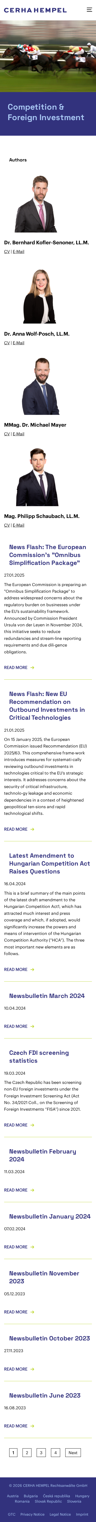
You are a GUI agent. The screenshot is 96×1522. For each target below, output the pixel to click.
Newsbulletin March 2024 (47, 996)
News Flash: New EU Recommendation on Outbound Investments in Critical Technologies (47, 706)
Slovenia (74, 1501)
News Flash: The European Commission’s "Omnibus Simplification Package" (47, 555)
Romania (22, 1501)
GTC (11, 1514)
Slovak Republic (48, 1501)
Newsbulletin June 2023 (45, 1395)
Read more (15, 667)
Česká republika (56, 1496)
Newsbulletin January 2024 (50, 1216)
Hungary (82, 1496)
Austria (13, 1496)
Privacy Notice (32, 1514)
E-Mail (18, 251)
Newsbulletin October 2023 (49, 1338)
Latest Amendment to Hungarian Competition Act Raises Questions (49, 863)
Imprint (82, 1514)
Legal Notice (60, 1514)
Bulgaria (31, 1496)
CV (7, 251)
